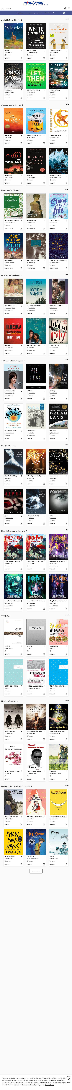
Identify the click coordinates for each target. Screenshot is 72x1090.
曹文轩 (7, 688)
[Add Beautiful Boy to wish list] (44, 439)
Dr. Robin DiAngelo (33, 52)
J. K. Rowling (9, 563)
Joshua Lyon (32, 393)
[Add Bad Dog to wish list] (66, 399)
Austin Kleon (9, 858)
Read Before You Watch (11, 275)
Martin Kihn (54, 393)
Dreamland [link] (53, 431)
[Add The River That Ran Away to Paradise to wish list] (66, 268)
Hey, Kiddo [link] (30, 856)
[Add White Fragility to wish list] (44, 58)
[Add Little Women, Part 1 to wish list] (21, 314)
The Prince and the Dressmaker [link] (35, 816)
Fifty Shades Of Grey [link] (11, 476)
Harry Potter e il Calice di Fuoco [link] (13, 601)
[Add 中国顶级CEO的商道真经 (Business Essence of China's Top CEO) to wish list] (44, 694)
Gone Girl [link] (30, 175)
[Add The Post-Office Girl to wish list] (44, 268)
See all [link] (67, 19)
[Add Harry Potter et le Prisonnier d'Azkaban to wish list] (66, 569)
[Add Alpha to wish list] (21, 524)
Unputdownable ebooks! (11, 105)
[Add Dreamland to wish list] (66, 439)
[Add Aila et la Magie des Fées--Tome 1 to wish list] (66, 739)
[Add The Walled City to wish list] (66, 353)
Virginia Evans (54, 52)
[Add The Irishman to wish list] (21, 353)
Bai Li (30, 648)
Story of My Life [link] (54, 220)
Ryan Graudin (54, 347)
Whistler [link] (7, 50)
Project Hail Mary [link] (55, 90)
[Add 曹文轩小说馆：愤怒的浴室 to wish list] (66, 694)
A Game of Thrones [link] (55, 175)
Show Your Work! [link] (10, 856)
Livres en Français (8, 701)
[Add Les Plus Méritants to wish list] (21, 739)
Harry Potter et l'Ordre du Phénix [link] (58, 601)
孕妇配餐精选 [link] (54, 646)
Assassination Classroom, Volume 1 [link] (58, 816)
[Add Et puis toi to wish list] (66, 779)
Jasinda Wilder (9, 518)
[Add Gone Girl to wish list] (44, 183)
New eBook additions (10, 190)
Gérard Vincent (32, 773)
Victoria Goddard (55, 262)
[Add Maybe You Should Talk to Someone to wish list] (44, 143)
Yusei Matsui (54, 819)
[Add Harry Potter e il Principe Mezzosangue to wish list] (44, 609)
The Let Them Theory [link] (33, 90)
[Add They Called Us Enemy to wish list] (21, 824)
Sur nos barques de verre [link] (12, 771)
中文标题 (5, 616)
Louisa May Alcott (10, 308)
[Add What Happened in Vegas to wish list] (44, 484)
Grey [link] (51, 516)
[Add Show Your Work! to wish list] (21, 864)
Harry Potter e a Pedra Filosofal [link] (35, 561)
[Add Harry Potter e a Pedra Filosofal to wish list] (44, 569)
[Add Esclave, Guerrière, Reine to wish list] (44, 739)
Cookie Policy (49, 1085)
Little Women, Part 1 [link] (10, 306)
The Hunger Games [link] (55, 135)
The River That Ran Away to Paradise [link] (58, 260)
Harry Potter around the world (13, 531)
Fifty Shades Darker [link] (33, 516)
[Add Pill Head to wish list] (44, 399)
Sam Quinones (54, 433)
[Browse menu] (69, 8)
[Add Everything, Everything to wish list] (66, 314)
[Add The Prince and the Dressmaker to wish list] (44, 824)
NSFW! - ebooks (8, 446)
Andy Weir (53, 92)
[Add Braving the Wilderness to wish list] (44, 314)
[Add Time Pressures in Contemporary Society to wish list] (21, 229)
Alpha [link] (6, 516)
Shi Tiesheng (9, 648)
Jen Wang (31, 819)
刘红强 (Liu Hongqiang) (34, 688)
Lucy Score (54, 222)
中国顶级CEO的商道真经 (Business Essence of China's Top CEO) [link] (35, 686)
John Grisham (9, 177)
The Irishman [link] (8, 345)
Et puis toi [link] (53, 771)
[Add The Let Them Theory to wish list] (44, 98)
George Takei (9, 819)
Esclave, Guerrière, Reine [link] (34, 731)
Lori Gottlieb (32, 137)
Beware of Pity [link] (31, 220)
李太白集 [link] (29, 646)
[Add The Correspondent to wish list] (66, 58)
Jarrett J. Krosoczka (33, 858)
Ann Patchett (9, 52)
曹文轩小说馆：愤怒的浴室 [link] (58, 686)
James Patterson (10, 262)
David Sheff (31, 433)
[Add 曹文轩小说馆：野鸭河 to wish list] (21, 694)
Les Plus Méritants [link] (10, 731)
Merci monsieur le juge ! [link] (34, 771)
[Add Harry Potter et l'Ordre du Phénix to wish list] (66, 609)
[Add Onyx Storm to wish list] (21, 98)
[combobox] (32, 8)
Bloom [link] (52, 856)
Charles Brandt (9, 347)
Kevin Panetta (54, 858)
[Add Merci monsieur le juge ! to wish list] (44, 779)
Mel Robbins (32, 92)
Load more (36, 871)
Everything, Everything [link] (56, 306)
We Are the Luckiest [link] (10, 431)
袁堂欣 (53, 648)
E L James (8, 478)
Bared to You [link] (53, 476)
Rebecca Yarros (10, 92)
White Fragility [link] (31, 50)
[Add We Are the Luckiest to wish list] (21, 439)
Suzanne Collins (55, 137)
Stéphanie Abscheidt (56, 773)
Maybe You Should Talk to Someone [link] (35, 135)
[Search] (2, 8)
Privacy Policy (47, 1078)
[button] (21, 50)
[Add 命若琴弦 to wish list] (21, 654)
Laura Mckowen (10, 433)
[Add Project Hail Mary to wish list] (66, 98)
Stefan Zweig (32, 222)
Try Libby (19, 13)
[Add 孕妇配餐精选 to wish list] (66, 654)
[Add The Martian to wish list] (21, 143)
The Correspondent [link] (55, 50)
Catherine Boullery (55, 733)
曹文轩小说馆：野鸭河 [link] (11, 686)
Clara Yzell (8, 773)
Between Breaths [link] (10, 391)
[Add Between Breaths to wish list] (21, 399)
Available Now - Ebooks (11, 20)
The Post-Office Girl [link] (33, 260)
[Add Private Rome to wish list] (21, 268)
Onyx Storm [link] (8, 90)
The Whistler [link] (8, 175)
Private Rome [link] (8, 260)
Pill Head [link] (29, 391)
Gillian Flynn (32, 177)
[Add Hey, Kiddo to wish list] (44, 864)
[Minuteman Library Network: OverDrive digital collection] (36, 3)
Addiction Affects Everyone (12, 361)
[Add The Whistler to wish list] (21, 183)
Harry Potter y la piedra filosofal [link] (13, 561)
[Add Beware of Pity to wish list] (44, 229)
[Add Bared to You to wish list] (66, 484)
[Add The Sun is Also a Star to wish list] (44, 353)
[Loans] (65, 9)
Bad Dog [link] (52, 391)
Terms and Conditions (33, 1078)
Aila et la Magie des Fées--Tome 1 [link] (58, 731)
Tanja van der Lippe (11, 222)
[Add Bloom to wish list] (66, 864)
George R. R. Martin (56, 177)
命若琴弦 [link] (7, 646)
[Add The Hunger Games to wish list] (66, 143)
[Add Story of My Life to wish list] (66, 229)
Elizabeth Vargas (10, 393)
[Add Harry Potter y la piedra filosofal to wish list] (21, 569)
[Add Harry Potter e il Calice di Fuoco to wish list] (21, 609)
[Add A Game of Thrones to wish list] (66, 183)
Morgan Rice (9, 733)
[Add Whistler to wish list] (21, 58)
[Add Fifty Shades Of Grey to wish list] (21, 484)
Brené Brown (32, 308)
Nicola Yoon (54, 308)
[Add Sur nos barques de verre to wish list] (21, 779)
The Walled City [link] (54, 345)
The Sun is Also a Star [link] (33, 345)
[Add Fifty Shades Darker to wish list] (44, 524)
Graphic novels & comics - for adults (15, 786)
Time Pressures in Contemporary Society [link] (13, 220)
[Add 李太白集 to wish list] (44, 654)
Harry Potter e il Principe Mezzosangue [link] (35, 601)
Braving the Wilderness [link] (34, 306)
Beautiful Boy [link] (31, 431)
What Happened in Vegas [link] (34, 476)
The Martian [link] (8, 135)
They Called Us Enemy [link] (11, 816)
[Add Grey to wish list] (66, 524)
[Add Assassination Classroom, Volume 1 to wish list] (66, 824)
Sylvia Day (31, 478)
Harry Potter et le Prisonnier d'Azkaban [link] (58, 561)
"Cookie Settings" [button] (41, 1083)
